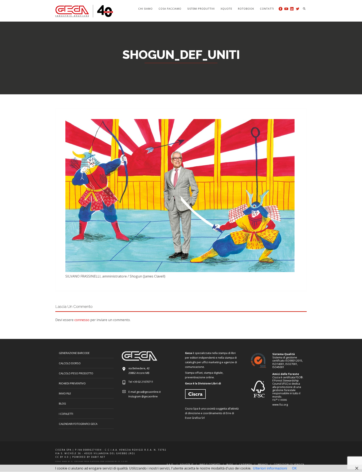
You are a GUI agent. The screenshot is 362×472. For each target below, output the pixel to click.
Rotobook (246, 8)
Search (304, 8)
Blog (62, 403)
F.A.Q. (170, 464)
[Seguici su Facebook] (280, 8)
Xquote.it (186, 464)
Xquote (226, 8)
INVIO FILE (65, 393)
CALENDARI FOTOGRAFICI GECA (78, 424)
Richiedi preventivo (72, 383)
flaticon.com (97, 461)
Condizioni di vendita (289, 464)
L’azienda (245, 464)
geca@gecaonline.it (148, 392)
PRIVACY (263, 464)
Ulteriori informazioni (270, 468)
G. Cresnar (77, 461)
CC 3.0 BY (123, 461)
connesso (81, 320)
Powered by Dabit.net (88, 456)
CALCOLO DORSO (70, 363)
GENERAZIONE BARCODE (74, 353)
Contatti (267, 8)
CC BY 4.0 (62, 456)
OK (294, 468)
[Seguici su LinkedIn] (292, 8)
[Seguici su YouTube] (286, 8)
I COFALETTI (66, 414)
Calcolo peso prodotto (76, 373)
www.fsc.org (280, 404)
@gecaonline (149, 396)
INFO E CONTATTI (209, 464)
